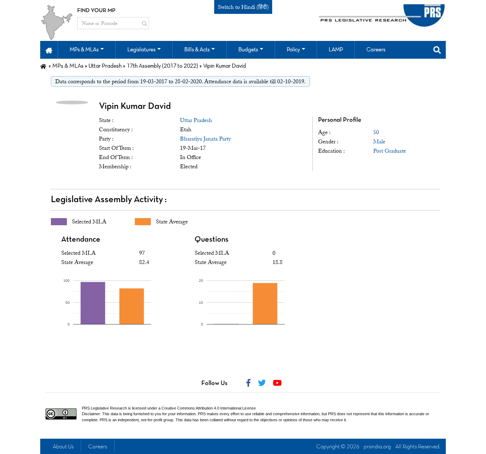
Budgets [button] (248, 49)
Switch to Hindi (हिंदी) (243, 7)
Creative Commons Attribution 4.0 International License (209, 408)
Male (379, 141)
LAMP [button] (336, 49)
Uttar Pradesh (196, 120)
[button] (49, 50)
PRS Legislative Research (104, 408)
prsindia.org (377, 446)
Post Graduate (389, 150)
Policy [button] (293, 49)
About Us (63, 446)
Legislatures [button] (141, 49)
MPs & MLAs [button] (84, 49)
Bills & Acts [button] (197, 49)
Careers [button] (375, 49)
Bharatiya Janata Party (205, 138)
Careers (97, 446)
